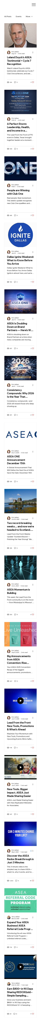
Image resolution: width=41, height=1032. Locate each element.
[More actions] (33, 52)
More (28, 16)
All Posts (7, 16)
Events (18, 16)
